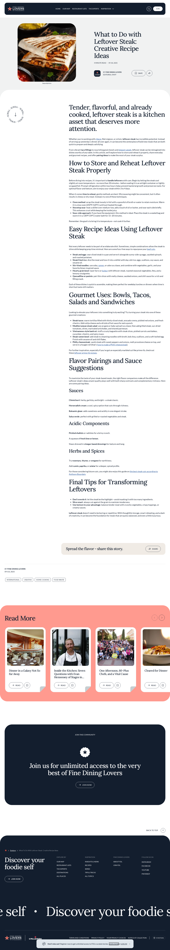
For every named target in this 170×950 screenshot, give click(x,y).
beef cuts (151, 249)
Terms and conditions (79, 938)
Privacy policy (97, 938)
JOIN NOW (114, 944)
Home (58, 9)
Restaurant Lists (79, 9)
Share (155, 549)
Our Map (66, 9)
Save (140, 73)
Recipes (88, 865)
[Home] (15, 8)
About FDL (117, 862)
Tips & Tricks (90, 872)
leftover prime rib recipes (85, 353)
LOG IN (124, 944)
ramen (101, 265)
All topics (89, 876)
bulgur (105, 270)
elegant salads (125, 150)
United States (160, 938)
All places (61, 876)
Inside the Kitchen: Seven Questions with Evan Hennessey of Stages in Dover (69, 674)
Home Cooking (42, 580)
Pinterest (146, 874)
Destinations (62, 872)
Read (17, 685)
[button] (149, 8)
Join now (15, 879)
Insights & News (92, 862)
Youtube (145, 870)
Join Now (87, 785)
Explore (13, 850)
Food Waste (59, 580)
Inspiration (106, 9)
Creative (28, 580)
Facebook (146, 866)
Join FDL (116, 865)
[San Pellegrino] (35, 939)
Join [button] (158, 9)
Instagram (146, 862)
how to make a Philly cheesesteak (112, 344)
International (13, 580)
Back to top (152, 830)
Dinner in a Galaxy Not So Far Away (24, 672)
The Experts (94, 9)
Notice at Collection (137, 938)
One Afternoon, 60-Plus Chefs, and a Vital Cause (114, 672)
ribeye (98, 139)
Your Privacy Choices (116, 938)
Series (87, 869)
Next (162, 618)
